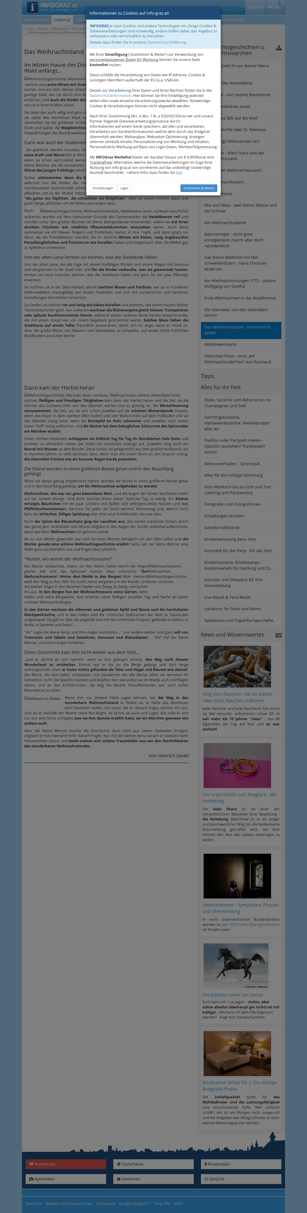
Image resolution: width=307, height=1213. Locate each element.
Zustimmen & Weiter (198, 188)
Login (124, 188)
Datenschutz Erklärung (166, 42)
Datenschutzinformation (110, 95)
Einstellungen (103, 188)
